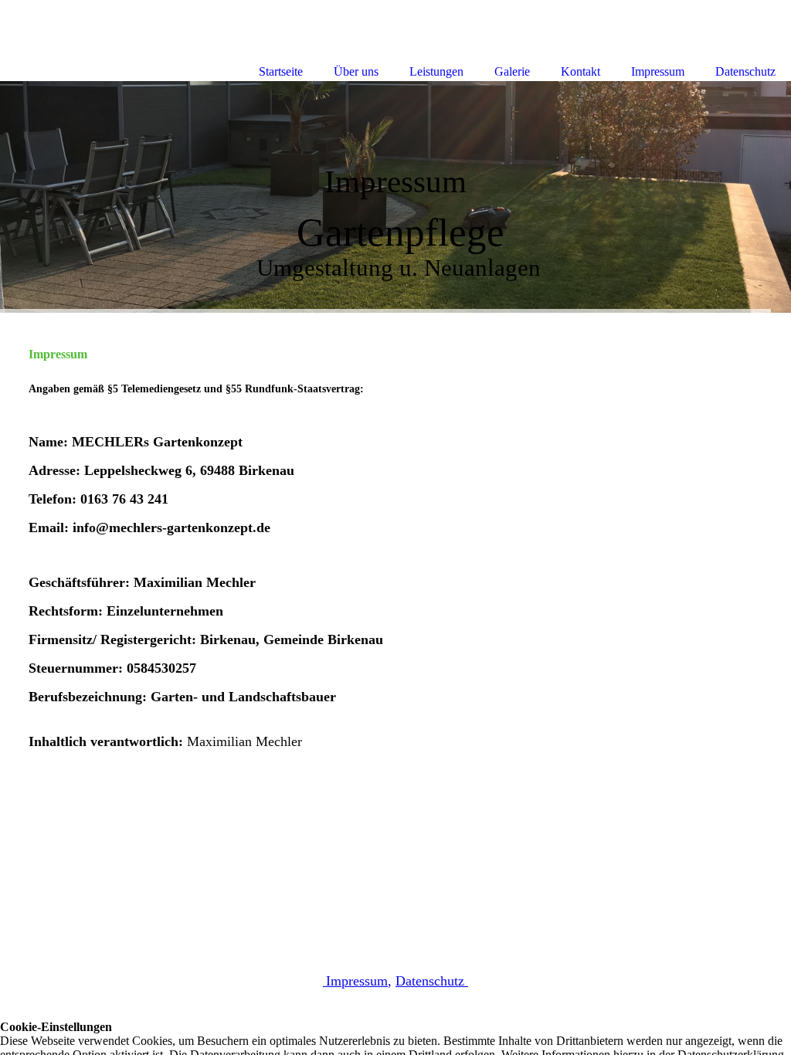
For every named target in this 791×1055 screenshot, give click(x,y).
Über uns (356, 71)
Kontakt (580, 71)
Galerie (512, 71)
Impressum (657, 71)
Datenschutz (432, 981)
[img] (395, 197)
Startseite (281, 71)
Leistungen (436, 71)
